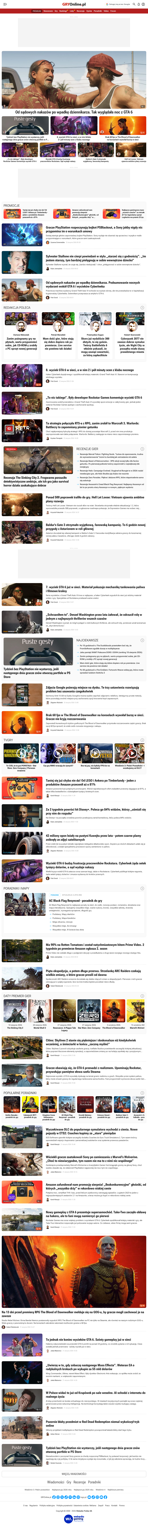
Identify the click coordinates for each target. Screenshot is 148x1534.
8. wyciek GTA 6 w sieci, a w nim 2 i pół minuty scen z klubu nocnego (74, 128)
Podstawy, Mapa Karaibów (64, 918)
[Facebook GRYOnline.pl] (54, 1497)
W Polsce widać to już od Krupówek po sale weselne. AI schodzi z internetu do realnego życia (74, 1400)
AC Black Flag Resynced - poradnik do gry (74, 912)
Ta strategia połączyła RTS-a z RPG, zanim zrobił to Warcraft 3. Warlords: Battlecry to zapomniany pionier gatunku (74, 430)
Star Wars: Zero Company (89, 1014)
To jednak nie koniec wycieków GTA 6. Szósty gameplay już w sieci (74, 1345)
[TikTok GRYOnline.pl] (66, 1497)
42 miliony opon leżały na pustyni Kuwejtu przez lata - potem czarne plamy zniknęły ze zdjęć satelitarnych (74, 843)
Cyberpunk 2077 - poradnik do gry (30, 1107)
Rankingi (63, 11)
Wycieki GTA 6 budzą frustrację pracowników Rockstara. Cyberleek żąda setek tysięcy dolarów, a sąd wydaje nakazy (58, 152)
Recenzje (81, 11)
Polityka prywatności (65, 1505)
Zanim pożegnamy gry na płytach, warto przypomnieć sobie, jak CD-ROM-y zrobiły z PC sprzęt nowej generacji (21, 335)
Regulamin (33, 1505)
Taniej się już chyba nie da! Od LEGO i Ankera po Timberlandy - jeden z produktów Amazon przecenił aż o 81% (27, 214)
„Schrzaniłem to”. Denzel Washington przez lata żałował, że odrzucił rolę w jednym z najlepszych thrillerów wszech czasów (74, 622)
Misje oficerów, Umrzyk (62, 922)
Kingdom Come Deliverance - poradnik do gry (48, 1108)
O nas (25, 1505)
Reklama (92, 1505)
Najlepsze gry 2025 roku (83, 1490)
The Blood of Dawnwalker (113, 1014)
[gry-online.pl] (74, 4)
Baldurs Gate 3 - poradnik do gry (122, 1107)
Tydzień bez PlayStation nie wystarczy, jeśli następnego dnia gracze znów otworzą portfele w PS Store (25, 128)
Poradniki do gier (74, 888)
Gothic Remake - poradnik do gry (12, 1107)
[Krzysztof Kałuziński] (102, 132)
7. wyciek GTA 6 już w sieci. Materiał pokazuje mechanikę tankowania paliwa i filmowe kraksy (74, 594)
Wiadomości (55, 1482)
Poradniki (98, 11)
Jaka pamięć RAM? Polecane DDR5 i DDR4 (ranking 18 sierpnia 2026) (111, 652)
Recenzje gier (110, 449)
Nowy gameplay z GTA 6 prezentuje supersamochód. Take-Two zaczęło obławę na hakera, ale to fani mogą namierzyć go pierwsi (74, 1219)
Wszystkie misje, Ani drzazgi (64, 926)
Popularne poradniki (74, 1093)
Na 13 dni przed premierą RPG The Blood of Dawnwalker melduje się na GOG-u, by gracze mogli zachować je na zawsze (74, 1282)
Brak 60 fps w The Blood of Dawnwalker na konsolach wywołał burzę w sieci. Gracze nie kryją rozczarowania (122, 128)
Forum (113, 11)
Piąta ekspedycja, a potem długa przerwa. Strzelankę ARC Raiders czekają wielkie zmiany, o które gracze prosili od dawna (74, 978)
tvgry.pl (74, 740)
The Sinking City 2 (15, 1014)
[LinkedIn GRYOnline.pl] (74, 1497)
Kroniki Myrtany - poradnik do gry (85, 1107)
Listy (72, 11)
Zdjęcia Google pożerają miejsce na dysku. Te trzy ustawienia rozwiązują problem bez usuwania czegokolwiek (74, 695)
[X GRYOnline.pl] (62, 1497)
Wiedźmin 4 (100, 1490)
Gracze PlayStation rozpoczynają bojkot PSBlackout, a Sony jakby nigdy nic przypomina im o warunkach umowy (74, 235)
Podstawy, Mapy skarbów (63, 914)
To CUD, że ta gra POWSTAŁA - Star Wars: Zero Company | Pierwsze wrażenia (21, 757)
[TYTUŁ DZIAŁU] (74, 996)
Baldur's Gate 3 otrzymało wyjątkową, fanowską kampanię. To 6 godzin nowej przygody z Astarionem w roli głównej (96, 152)
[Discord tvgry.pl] (101, 1497)
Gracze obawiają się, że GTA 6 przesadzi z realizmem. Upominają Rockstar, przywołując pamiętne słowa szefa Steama (74, 1075)
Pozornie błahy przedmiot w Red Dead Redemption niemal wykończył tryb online (74, 1428)
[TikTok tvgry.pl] (93, 1497)
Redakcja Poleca (74, 308)
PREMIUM (37, 11)
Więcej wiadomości (74, 1474)
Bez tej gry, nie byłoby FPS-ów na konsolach (95, 756)
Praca (107, 1505)
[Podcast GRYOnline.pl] (70, 1497)
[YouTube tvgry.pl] (89, 1497)
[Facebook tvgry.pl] (105, 1497)
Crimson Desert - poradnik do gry (104, 1107)
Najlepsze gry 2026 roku (62, 1490)
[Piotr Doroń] (4, 106)
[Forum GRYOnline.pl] (78, 1497)
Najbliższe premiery (115, 1490)
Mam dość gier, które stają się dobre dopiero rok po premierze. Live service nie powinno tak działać (58, 335)
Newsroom (48, 11)
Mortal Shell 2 (39, 1014)
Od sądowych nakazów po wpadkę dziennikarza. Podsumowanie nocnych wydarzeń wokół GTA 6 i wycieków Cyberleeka (74, 82)
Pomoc (122, 1505)
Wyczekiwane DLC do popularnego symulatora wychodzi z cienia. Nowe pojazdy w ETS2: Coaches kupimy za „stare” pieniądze (74, 1137)
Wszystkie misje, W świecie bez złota (68, 930)
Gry (56, 11)
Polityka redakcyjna (47, 1505)
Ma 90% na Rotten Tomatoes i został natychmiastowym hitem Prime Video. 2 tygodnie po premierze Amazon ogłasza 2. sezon (74, 951)
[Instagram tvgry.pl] (97, 1497)
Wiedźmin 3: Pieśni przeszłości (37, 1490)
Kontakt (114, 1505)
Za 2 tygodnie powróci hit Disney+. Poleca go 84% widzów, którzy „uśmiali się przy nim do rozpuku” (74, 815)
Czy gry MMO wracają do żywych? (58, 755)
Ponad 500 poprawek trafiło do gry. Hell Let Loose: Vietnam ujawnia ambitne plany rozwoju (74, 504)
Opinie (89, 11)
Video (106, 11)
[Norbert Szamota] (4, 132)
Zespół (100, 1505)
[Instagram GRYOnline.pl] (58, 1497)
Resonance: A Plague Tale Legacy (64, 1015)
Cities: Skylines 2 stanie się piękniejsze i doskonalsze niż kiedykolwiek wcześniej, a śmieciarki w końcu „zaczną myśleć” (74, 1047)
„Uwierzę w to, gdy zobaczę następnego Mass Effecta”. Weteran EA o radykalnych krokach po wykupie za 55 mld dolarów (74, 1372)
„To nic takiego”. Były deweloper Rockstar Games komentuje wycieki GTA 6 (20, 152)
